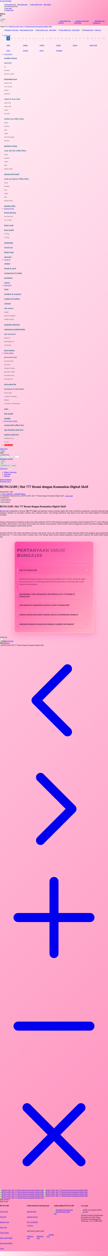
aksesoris (6, 140)
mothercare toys (9, 438)
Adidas (25, 45)
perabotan (8, 278)
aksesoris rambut (9, 74)
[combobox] (10, 457)
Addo (8, 45)
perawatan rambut (9, 372)
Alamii (58, 45)
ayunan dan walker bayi (14, 425)
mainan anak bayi (11, 434)
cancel (3, 461)
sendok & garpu (9, 319)
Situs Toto (3, 1227)
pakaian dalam (8, 169)
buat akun (7, 474)
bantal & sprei (10, 268)
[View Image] (22, 1190)
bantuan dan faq (32, 1217)
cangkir (6, 312)
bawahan (6, 126)
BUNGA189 (4, 511)
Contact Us (96, 23)
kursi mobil (9, 230)
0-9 (103, 38)
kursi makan (9, 350)
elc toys (6, 442)
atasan (6, 122)
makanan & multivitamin (14, 329)
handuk (7, 418)
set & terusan (8, 86)
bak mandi (8, 414)
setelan (6, 133)
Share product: (5, 643)
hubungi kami (31, 1211)
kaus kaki (7, 113)
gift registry (47, 4)
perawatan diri (8, 379)
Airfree (42, 45)
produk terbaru (10, 58)
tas (5, 67)
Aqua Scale (93, 45)
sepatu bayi (7, 103)
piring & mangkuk (9, 316)
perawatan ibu (10, 384)
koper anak (9, 225)
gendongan (8, 243)
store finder (76, 30)
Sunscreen (7, 364)
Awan (42, 50)
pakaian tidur (8, 83)
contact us (97, 30)
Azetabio (59, 50)
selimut (7, 264)
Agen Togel (4, 1211)
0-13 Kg (6, 234)
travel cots (8, 247)
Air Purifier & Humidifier (12, 403)
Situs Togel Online (6, 1238)
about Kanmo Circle (26, 30)
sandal (6, 110)
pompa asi (7, 338)
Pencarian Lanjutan (6, 459)
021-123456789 (32, 1222)
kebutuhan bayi (10, 79)
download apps (22, 4)
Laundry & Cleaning (10, 396)
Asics (8, 50)
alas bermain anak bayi (13, 430)
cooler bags (7, 345)
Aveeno (25, 50)
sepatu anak (7, 106)
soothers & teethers (12, 299)
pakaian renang (10, 146)
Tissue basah (8, 393)
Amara (75, 45)
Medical (6, 400)
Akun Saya (3, 449)
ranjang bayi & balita (13, 273)
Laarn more (69, 496)
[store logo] (30, 26)
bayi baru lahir (8, 216)
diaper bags (9, 252)
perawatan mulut (9, 375)
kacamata (7, 70)
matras (7, 283)
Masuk (3, 451)
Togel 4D (3, 1217)
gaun (5, 130)
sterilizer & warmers (12, 294)
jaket (5, 165)
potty (6, 409)
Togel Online (4, 1233)
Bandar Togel (4, 1222)
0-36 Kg (6, 237)
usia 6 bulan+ (8, 220)
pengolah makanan (12, 324)
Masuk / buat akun (10, 472)
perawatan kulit (8, 361)
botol (6, 289)
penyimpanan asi (9, 341)
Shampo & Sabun (9, 368)
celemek (7, 303)
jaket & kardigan (9, 137)
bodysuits (7, 94)
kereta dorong (10, 212)
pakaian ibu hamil (11, 174)
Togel (2, 1248)
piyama (6, 90)
